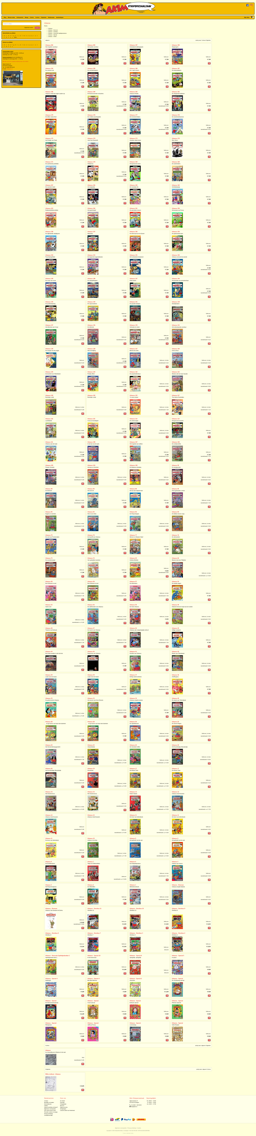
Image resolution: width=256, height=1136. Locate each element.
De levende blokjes (135, 117)
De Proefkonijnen (50, 863)
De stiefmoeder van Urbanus (95, 606)
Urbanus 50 (133, 605)
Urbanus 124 (91, 372)
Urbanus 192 (91, 68)
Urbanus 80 (175, 512)
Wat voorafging (92, 350)
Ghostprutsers (176, 303)
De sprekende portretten (52, 163)
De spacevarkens (92, 303)
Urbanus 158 (49, 231)
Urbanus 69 (133, 558)
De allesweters (176, 537)
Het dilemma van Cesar (51, 327)
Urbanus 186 (49, 92)
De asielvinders (176, 163)
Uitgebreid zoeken (28, 27)
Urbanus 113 (176, 419)
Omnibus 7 (90, 935)
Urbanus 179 (49, 115)
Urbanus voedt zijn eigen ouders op (55, 93)
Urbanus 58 (48, 581)
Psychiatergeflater (50, 257)
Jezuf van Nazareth (93, 140)
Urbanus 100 (133, 465)
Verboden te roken (135, 327)
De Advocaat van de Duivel (137, 233)
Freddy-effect (91, 374)
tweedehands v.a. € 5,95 (78, 715)
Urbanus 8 (48, 861)
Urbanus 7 (91, 861)
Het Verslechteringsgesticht (52, 747)
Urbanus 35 (48, 698)
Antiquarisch (19, 17)
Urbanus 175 (49, 138)
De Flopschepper (134, 514)
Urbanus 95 (91, 489)
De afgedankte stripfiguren (52, 233)
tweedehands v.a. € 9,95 (162, 855)
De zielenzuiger (134, 420)
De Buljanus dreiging (135, 467)
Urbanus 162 (91, 208)
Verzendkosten (48, 1104)
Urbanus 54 (175, 581)
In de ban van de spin (93, 444)
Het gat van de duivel (177, 420)
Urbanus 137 (49, 325)
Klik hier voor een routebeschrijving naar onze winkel (15, 61)
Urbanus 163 (49, 208)
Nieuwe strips (11, 17)
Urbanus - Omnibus (53, 31)
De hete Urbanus (134, 606)
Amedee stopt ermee (135, 140)
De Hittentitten (91, 887)
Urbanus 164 (176, 185)
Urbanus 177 (133, 115)
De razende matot (50, 187)
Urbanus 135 (133, 325)
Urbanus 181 (176, 92)
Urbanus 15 (48, 792)
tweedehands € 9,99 (163, 433)
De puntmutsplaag (50, 303)
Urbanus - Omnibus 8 (52, 933)
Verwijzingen (63, 1108)
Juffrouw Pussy (92, 1025)
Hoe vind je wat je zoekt (50, 1110)
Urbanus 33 (91, 698)
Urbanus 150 (176, 255)
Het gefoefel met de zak (136, 840)
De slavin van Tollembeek (179, 700)
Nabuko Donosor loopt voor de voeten (182, 606)
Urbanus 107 (133, 442)
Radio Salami (133, 793)
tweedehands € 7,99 (163, 409)
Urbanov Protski (134, 93)
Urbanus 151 (133, 255)
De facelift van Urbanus (94, 537)
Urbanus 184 (91, 92)
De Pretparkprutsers (135, 863)
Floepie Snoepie (49, 467)
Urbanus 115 (91, 419)
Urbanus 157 (91, 231)
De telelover (48, 490)
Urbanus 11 (133, 815)
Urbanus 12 (175, 792)
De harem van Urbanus (94, 630)
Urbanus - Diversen (53, 30)
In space (174, 957)
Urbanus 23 (91, 745)
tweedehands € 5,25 (206, 782)
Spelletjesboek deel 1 (51, 957)
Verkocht (166, 949)
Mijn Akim (246, 17)
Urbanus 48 (48, 628)
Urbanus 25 (175, 721)
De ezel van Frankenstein (52, 537)
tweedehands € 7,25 (206, 409)
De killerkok (91, 327)
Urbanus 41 (133, 651)
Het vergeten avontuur (51, 47)
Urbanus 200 (91, 45)
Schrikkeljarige (176, 187)
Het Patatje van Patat (51, 140)
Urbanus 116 (49, 419)
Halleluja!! (48, 980)
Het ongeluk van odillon (136, 444)
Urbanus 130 (49, 348)
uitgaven (203, 1045)
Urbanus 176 (176, 115)
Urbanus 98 (48, 489)
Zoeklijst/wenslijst (48, 1115)
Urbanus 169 (133, 162)
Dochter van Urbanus (135, 653)
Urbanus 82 (133, 512)
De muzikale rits (134, 187)
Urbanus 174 (91, 138)
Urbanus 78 (91, 535)
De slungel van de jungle (52, 350)
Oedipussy (90, 163)
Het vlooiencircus (50, 793)
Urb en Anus (175, 350)
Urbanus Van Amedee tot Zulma (54, 910)
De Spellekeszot (134, 723)
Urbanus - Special (52, 34)
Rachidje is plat (49, 397)
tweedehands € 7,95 (206, 502)
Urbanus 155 (176, 231)
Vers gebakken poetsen (94, 560)
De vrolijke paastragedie (94, 117)
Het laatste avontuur (93, 47)
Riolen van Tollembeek (178, 653)
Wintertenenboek (134, 887)
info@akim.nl (9, 68)
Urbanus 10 (91, 838)
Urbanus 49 (175, 605)
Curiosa (37, 17)
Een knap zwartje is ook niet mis (54, 653)
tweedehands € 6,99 (79, 409)
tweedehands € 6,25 (206, 292)
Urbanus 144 (91, 302)
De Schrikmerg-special (178, 980)
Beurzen (62, 1105)
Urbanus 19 (91, 768)
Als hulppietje (91, 187)
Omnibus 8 (48, 935)
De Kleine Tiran (134, 770)
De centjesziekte (176, 444)
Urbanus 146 (176, 278)
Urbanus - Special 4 (51, 978)
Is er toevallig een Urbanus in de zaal (55, 1052)
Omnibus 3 (133, 935)
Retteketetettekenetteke (51, 210)
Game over (48, 606)
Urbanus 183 (133, 92)
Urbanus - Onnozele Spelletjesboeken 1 (57, 955)
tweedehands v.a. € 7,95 (205, 809)
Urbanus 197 (133, 45)
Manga (26, 17)
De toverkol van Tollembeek (52, 374)
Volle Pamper (175, 1025)
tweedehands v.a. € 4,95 (162, 786)
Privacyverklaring (48, 1113)
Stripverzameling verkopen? (51, 1107)
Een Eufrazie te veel (50, 583)
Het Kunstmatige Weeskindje (180, 747)
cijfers (15, 37)
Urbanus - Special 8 (136, 955)
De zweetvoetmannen (178, 117)
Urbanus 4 (175, 861)
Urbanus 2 (91, 885)
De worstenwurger (50, 560)
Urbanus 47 (91, 628)
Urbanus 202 (49, 45)
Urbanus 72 (91, 558)
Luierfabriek (48, 420)
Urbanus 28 (48, 721)
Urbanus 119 (133, 395)
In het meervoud (92, 957)
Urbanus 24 (48, 745)
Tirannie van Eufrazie (51, 630)
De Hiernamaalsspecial (51, 1002)
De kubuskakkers (176, 70)
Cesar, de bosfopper (93, 420)
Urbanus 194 (49, 68)
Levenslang (133, 1025)
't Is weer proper (134, 397)
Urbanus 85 (48, 512)
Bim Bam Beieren (92, 980)
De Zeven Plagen (176, 723)
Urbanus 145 (49, 302)
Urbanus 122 (133, 372)
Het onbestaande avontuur (179, 327)
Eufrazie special (134, 1002)
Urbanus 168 (176, 162)
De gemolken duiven (135, 210)
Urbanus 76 (175, 535)
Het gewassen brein (135, 163)
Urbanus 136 (91, 325)
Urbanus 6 (133, 861)
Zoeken (37, 27)
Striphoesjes (51, 17)
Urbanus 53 (48, 605)
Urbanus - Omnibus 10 (137, 908)
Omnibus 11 (91, 910)
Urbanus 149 (49, 278)
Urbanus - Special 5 (178, 955)
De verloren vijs (49, 70)
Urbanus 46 (133, 628)
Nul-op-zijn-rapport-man (136, 490)
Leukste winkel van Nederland (67, 1110)
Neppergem (175, 47)
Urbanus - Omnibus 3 (136, 933)
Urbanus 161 (133, 208)
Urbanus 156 (133, 231)
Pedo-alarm (133, 280)
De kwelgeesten (176, 467)
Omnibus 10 (133, 910)
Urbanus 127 (133, 348)
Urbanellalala (91, 747)
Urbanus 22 (133, 745)
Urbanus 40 (175, 651)
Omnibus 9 (175, 910)
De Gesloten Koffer (135, 747)
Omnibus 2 (175, 935)
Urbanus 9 (133, 838)
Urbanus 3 (48, 885)
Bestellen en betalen (49, 1102)
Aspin (132, 1133)
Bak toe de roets (134, 350)
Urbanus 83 (91, 512)
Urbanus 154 (49, 255)
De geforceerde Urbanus (52, 700)
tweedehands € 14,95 (79, 924)
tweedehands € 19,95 (205, 759)
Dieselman (90, 770)
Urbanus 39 (48, 675)
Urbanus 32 (133, 698)
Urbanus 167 (49, 185)
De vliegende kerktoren (178, 93)
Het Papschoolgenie (50, 887)
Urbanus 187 (176, 68)
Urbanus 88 (133, 489)
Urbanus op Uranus (177, 863)
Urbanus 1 (133, 885)
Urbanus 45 (175, 628)
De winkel (62, 1100)
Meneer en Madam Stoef (136, 537)
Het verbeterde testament (136, 257)
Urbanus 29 (175, 698)
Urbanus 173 (133, 138)
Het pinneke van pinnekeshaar (180, 280)
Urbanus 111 (49, 442)
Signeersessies (64, 1107)
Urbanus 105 (49, 465)
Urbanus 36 (175, 675)
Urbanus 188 (133, 68)
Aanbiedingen (59, 17)
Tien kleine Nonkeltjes (178, 397)
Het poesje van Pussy (178, 210)
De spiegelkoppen (93, 280)
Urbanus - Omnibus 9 (178, 908)
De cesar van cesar (50, 280)
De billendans (133, 583)
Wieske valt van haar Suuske (180, 374)
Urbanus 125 (49, 372)
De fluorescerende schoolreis (96, 93)
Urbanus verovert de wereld (179, 257)
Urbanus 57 (133, 581)
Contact (46, 1100)
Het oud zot (91, 490)
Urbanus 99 (175, 465)
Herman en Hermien (93, 467)
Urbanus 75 (48, 558)
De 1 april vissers (134, 70)
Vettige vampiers (176, 630)
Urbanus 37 (133, 675)
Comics (32, 17)
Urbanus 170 (91, 162)
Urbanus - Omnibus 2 (178, 933)
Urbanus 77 (133, 535)
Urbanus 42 (91, 651)
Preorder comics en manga (50, 1112)
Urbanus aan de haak (51, 444)
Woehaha (90, 233)
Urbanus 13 (133, 792)
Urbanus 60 (175, 558)
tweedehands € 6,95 (121, 339)
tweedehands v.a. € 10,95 (120, 879)
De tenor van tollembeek (136, 817)
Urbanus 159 (176, 208)
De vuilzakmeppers (93, 70)
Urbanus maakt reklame (178, 887)
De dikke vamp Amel (50, 117)
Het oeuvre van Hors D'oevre (95, 700)
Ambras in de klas (92, 840)
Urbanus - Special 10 (94, 955)
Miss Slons (175, 140)
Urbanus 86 (175, 489)
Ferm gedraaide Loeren (178, 490)
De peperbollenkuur (135, 374)
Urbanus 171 (49, 162)
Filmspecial (48, 1025)
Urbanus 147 (133, 278)
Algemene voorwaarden (50, 1108)
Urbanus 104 (91, 465)
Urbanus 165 (133, 185)
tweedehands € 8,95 (79, 969)
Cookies (139, 1128)
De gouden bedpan (135, 303)
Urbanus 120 (49, 395)
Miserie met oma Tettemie (179, 560)
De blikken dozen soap (178, 514)
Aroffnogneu (175, 677)
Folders (46, 1105)
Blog (5, 17)
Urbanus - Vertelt (52, 36)
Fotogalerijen (63, 1104)
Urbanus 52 (91, 605)
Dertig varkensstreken (136, 677)
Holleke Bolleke (134, 560)
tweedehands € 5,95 (79, 526)
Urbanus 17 (133, 768)
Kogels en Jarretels (50, 514)
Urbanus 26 (133, 721)
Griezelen (132, 980)
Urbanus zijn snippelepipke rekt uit (139, 630)
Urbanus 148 (91, 278)
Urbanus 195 (176, 45)
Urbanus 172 (176, 138)
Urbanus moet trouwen (178, 793)
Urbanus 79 (48, 535)
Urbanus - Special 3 (94, 978)
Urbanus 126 (176, 348)
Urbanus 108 (91, 442)
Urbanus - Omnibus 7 (94, 933)
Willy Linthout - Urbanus (52, 1074)
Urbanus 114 (133, 419)
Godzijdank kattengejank (136, 47)
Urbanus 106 (176, 442)
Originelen (43, 17)
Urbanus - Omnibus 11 (94, 908)
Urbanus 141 (133, 302)
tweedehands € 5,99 (79, 736)
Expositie (62, 1102)
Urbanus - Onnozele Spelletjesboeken (57, 33)
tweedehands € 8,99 (206, 386)
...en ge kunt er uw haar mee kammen (55, 723)
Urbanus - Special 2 (136, 978)
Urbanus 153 (91, 255)
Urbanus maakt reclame (136, 700)
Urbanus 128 (91, 348)
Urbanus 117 (176, 395)
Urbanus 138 (176, 302)
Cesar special (91, 1002)
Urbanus (50, 28)
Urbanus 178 (91, 115)
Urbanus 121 (176, 372)
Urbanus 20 (175, 745)
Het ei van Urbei (92, 514)
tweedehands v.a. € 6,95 (205, 575)
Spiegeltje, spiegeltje (135, 957)
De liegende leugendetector (95, 257)
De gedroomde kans (177, 233)
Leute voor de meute (51, 677)
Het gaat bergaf (92, 210)
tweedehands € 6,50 (121, 106)
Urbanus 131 (176, 325)
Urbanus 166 (91, 185)
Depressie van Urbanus (94, 653)
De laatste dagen (176, 583)
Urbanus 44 (48, 651)
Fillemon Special (176, 1002)
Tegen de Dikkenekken (94, 863)
